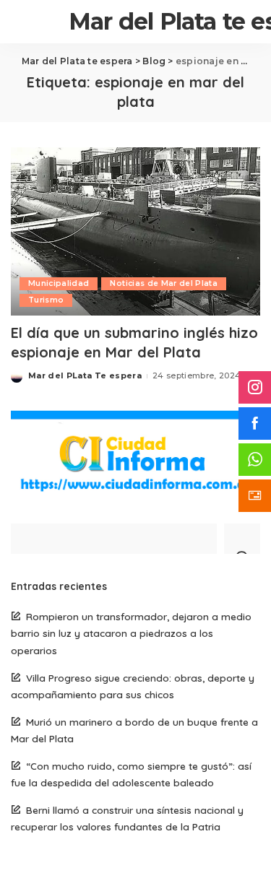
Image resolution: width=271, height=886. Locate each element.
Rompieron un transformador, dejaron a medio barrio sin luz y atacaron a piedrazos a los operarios (131, 633)
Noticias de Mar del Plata (164, 283)
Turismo (46, 300)
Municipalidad (58, 283)
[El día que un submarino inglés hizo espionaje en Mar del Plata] (135, 231)
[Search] (242, 539)
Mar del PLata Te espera (85, 375)
